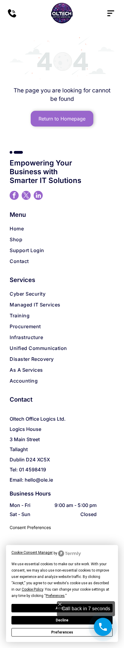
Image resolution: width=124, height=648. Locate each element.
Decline (62, 620)
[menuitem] (62, 228)
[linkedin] (38, 196)
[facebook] (14, 196)
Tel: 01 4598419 (28, 470)
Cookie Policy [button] (32, 589)
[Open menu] (111, 13)
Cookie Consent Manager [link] (32, 552)
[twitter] (26, 196)
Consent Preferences (30, 527)
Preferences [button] (55, 596)
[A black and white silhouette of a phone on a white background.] (12, 16)
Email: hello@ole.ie (31, 480)
